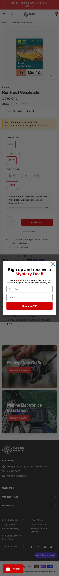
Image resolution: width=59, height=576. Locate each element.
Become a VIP (29, 305)
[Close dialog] (53, 264)
